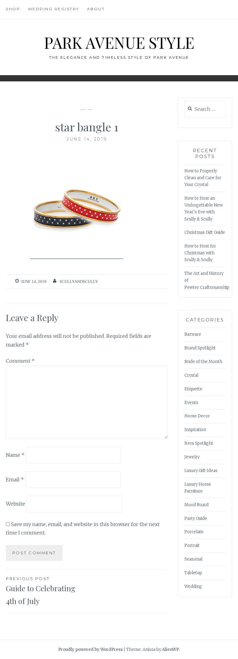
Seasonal (193, 559)
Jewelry (192, 457)
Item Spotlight (198, 443)
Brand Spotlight (200, 348)
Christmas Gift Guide (204, 232)
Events (191, 402)
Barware (192, 334)
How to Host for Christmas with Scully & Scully (200, 252)
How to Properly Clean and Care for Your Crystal (202, 177)
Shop (13, 9)
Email (15, 479)
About (96, 9)
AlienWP (170, 649)
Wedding (193, 586)
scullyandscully (79, 282)
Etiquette (193, 389)
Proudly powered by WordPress (90, 649)
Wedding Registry (53, 9)
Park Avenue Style (119, 42)
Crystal (191, 375)
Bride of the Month (203, 361)
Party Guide (195, 518)
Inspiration (195, 429)
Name (15, 455)
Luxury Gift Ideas (201, 470)
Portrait (192, 545)
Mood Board (196, 504)
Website (15, 504)
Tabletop (193, 572)
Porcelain (193, 531)
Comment (20, 361)
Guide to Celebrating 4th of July (40, 591)
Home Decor (197, 416)
